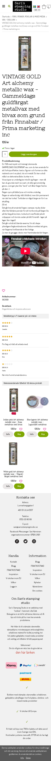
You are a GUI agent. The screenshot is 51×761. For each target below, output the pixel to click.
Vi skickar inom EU (13, 578)
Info (8, 434)
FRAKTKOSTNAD (13, 570)
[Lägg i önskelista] (3, 290)
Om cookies (37, 590)
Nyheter (37, 582)
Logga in (13, 586)
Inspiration (13, 574)
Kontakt (13, 561)
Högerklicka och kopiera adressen (16, 309)
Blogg (13, 566)
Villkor (13, 582)
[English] (39, 6)
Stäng (28, 757)
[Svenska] (35, 6)
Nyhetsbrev (37, 586)
